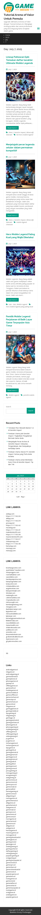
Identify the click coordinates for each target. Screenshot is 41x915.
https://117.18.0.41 (13, 530)
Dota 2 (11, 132)
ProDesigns (26, 912)
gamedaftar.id (11, 883)
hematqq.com (11, 546)
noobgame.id (11, 890)
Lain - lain (12, 304)
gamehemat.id (11, 805)
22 (12, 489)
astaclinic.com (11, 632)
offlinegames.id (11, 686)
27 (33, 489)
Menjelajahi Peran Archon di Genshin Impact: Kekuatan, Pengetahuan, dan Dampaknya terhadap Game (19, 444)
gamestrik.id (10, 704)
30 (16, 492)
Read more (11, 128)
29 (12, 492)
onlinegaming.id (11, 736)
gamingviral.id (11, 842)
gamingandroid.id (12, 720)
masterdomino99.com (14, 537)
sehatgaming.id (11, 853)
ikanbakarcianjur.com (13, 609)
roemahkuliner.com (13, 575)
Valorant (9, 135)
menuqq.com (11, 550)
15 (12, 486)
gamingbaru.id (11, 839)
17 (20, 486)
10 (20, 484)
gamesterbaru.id (12, 697)
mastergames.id (12, 833)
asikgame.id (10, 828)
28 (8, 492)
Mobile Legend (22, 304)
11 (24, 484)
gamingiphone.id (12, 708)
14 (8, 486)
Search (8, 406)
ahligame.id (10, 826)
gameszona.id (11, 793)
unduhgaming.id (12, 846)
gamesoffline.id (11, 695)
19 (29, 486)
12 (29, 484)
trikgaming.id (11, 715)
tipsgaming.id (11, 713)
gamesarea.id (11, 821)
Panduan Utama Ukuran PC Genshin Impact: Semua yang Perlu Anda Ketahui (21, 454)
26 (29, 489)
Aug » (23, 497)
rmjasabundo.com (12, 600)
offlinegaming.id (12, 734)
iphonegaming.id (12, 727)
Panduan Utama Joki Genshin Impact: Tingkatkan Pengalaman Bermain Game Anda (20, 435)
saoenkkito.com (12, 577)
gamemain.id (10, 810)
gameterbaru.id (12, 702)
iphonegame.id (11, 725)
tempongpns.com (12, 572)
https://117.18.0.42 (13, 525)
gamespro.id (10, 865)
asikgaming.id (11, 777)
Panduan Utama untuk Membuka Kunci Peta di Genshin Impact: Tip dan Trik (20, 462)
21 (8, 489)
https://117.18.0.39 (13, 521)
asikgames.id (11, 807)
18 (24, 486)
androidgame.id (12, 669)
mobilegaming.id (12, 729)
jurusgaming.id (11, 771)
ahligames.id (10, 803)
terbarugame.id (12, 743)
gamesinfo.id (11, 688)
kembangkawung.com (14, 604)
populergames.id (12, 874)
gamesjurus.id (11, 784)
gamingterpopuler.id (13, 860)
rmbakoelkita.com (12, 586)
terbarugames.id (12, 745)
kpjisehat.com (11, 611)
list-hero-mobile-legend (24, 135)
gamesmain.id (11, 787)
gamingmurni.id (11, 754)
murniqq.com (11, 548)
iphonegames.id (12, 681)
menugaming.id (11, 773)
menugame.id (11, 835)
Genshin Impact (20, 132)
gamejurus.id (11, 812)
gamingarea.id (11, 766)
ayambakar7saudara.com (15, 570)
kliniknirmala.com (12, 620)
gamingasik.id (11, 761)
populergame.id (12, 897)
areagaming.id (11, 775)
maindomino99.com (13, 532)
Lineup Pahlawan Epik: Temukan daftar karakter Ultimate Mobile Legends (19, 60)
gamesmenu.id (11, 780)
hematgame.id (11, 830)
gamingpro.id (11, 844)
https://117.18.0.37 (13, 539)
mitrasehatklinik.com (13, 614)
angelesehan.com (12, 588)
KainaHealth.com (12, 625)
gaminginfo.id (11, 750)
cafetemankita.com (13, 597)
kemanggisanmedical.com (15, 618)
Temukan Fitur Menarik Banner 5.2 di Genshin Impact (21, 429)
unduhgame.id (11, 895)
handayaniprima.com (13, 579)
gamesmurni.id (11, 782)
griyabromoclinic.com (14, 641)
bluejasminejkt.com (13, 591)
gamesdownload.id (13, 869)
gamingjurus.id (11, 757)
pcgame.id (10, 738)
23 (16, 489)
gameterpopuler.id (13, 888)
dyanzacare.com (12, 639)
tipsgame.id (10, 748)
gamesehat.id (11, 885)
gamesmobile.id (12, 692)
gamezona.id (11, 816)
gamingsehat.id (11, 849)
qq (7, 653)
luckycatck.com (11, 584)
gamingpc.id (10, 718)
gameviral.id (10, 881)
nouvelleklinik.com (12, 623)
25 (24, 489)
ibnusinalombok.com (13, 634)
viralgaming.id (11, 858)
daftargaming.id (12, 851)
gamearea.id (10, 823)
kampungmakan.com (13, 581)
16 (16, 486)
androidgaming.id (12, 674)
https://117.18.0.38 (13, 534)
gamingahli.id (11, 764)
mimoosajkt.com (12, 602)
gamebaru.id (10, 876)
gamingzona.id (11, 768)
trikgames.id (10, 706)
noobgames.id (11, 878)
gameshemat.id (12, 800)
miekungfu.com (11, 595)
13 (33, 484)
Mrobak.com (10, 593)
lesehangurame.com (13, 568)
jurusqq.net (10, 523)
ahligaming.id (11, 796)
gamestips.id (11, 699)
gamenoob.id (11, 872)
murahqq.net (11, 527)
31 (20, 492)
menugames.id (11, 798)
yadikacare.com (11, 630)
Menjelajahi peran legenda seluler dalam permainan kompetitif (20, 147)
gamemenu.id (11, 814)
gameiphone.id (11, 679)
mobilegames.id (12, 690)
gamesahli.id (10, 789)
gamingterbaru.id (12, 722)
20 (33, 486)
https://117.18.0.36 (13, 516)
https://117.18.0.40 (13, 544)
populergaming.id (12, 856)
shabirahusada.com (13, 627)
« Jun (18, 497)
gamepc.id (10, 683)
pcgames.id (10, 741)
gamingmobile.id (12, 711)
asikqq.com (10, 514)
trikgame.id (10, 672)
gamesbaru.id (11, 867)
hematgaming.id (12, 791)
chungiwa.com (11, 607)
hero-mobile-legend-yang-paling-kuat (19, 307)
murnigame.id (11, 819)
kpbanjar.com (11, 616)
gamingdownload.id (13, 837)
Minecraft (29, 132)
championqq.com (12, 541)
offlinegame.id (11, 731)
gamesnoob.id (11, 862)
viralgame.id (10, 892)
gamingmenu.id (11, 759)
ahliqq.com (10, 518)
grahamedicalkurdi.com (14, 637)
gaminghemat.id (12, 752)
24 (20, 489)
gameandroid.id (12, 676)
